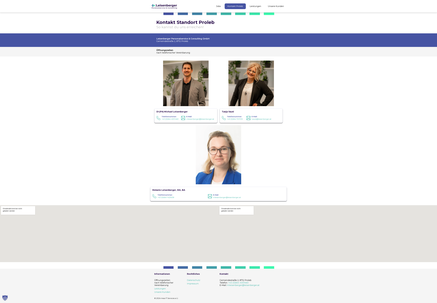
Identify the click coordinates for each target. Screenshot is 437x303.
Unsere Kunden (162, 292)
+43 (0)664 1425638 (166, 197)
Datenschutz (193, 280)
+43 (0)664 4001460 (170, 119)
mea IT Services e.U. (169, 298)
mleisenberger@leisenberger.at (200, 119)
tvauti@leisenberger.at (261, 119)
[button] (5, 298)
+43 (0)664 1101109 (235, 119)
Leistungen (160, 288)
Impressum (193, 283)
